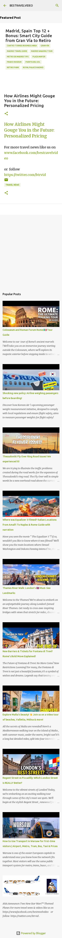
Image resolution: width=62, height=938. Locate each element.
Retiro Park (13, 67)
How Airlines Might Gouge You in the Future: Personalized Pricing (29, 130)
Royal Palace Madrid (33, 67)
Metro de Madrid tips (18, 57)
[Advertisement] (31, 251)
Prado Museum (14, 62)
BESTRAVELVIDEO (21, 5)
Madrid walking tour (42, 51)
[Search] (57, 5)
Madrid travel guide (17, 51)
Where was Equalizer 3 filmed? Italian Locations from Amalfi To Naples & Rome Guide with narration (29, 524)
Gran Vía (45, 46)
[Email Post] (6, 181)
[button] (6, 113)
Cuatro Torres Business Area (22, 46)
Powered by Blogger (33, 933)
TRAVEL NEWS (12, 185)
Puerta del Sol (32, 62)
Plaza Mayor (39, 57)
